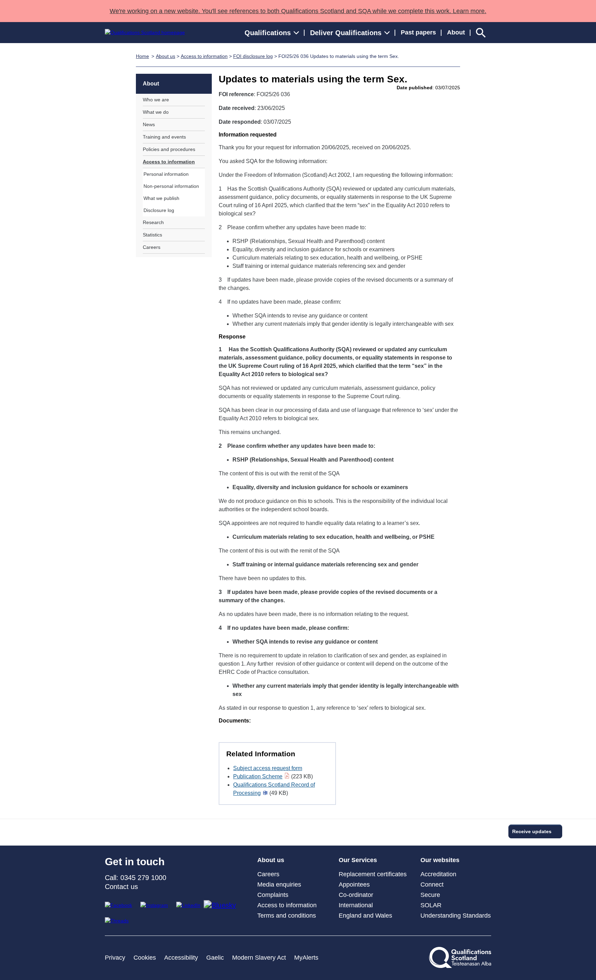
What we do (156, 112)
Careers (151, 247)
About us (165, 56)
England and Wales (365, 915)
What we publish (161, 198)
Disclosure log (158, 210)
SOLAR (430, 905)
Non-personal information (171, 186)
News (149, 124)
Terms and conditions (286, 915)
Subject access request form (267, 768)
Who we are (156, 99)
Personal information (166, 174)
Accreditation (438, 874)
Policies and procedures (169, 149)
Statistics (152, 235)
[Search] (480, 32)
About (456, 32)
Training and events (164, 137)
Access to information (204, 56)
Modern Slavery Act (259, 957)
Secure (430, 894)
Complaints (272, 894)
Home (142, 56)
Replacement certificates (373, 874)
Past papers (418, 32)
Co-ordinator (356, 894)
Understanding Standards (455, 915)
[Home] (145, 32)
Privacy (115, 957)
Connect (432, 884)
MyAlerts (306, 957)
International (356, 905)
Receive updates (532, 831)
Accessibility (181, 957)
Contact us (121, 886)
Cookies (144, 957)
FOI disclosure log (253, 56)
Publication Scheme (257, 776)
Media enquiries (279, 884)
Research (153, 222)
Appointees (354, 884)
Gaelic (215, 957)
